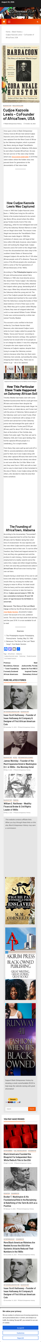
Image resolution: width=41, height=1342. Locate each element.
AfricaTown (11, 654)
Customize (20, 1333)
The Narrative (32, 1150)
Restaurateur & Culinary (25, 757)
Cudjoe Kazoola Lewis (11, 656)
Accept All (20, 1328)
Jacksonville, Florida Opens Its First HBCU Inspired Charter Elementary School (29, 668)
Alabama (19, 654)
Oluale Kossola (31, 656)
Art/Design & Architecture (12, 711)
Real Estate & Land (18, 105)
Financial (16, 800)
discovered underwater (20, 157)
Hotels (15, 757)
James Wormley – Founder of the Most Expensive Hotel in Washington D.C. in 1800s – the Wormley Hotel (20, 763)
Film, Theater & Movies (20, 1150)
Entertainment (8, 1150)
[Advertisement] (20, 501)
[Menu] (9, 21)
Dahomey (22, 656)
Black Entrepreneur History (13, 123)
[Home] (4, 21)
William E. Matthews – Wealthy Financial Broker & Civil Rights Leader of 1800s (17, 806)
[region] (20, 1325)
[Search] (37, 22)
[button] (9, 21)
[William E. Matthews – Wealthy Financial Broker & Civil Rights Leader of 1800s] (20, 786)
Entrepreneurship (9, 1239)
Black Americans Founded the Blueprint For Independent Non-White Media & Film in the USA (18, 1157)
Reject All (20, 1338)
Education (7, 1193)
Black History (7, 105)
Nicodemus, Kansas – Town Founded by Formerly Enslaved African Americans (11, 668)
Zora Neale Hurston (11, 612)
